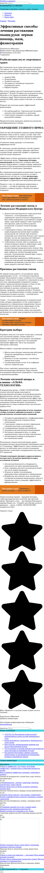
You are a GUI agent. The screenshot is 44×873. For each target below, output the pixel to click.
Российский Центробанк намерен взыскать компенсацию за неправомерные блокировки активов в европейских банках (22, 755)
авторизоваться (6, 724)
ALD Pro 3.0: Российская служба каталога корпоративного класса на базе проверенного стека (22, 736)
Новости (8, 15)
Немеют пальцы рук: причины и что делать (17, 811)
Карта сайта (9, 17)
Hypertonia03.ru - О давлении (11, 5)
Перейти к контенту (7, 1)
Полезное (8, 13)
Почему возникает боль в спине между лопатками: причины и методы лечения (19, 846)
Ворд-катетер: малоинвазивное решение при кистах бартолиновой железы (22, 745)
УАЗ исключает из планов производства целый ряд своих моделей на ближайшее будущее (24, 750)
